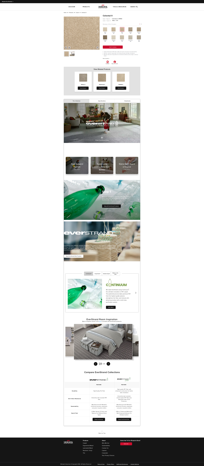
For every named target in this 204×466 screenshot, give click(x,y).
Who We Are (105, 443)
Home (65, 12)
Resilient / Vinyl (87, 450)
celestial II (83, 12)
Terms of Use (101, 464)
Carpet (85, 443)
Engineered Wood (88, 445)
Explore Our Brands (7, 1)
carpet (77, 12)
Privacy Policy (110, 464)
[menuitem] (7, 1)
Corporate (105, 453)
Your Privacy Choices (108, 455)
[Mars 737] (122, 29)
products (71, 12)
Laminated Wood (88, 448)
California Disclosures (122, 464)
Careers (104, 450)
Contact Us (105, 448)
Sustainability (106, 445)
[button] (98, 31)
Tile (84, 453)
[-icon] (65, 15)
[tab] (76, 101)
